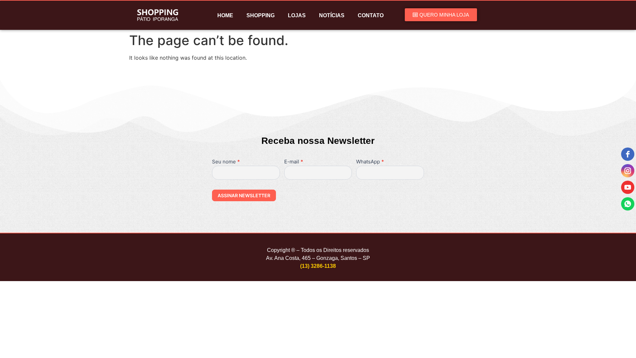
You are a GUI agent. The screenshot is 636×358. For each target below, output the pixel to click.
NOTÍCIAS (331, 15)
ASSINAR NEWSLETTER (244, 195)
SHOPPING (260, 15)
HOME (225, 15)
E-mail (293, 162)
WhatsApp (370, 162)
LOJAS (297, 15)
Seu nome (226, 162)
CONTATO (371, 15)
